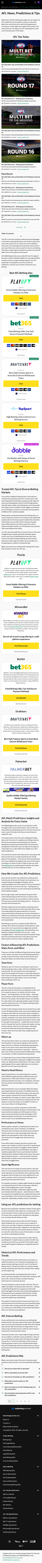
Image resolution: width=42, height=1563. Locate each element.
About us (6, 1419)
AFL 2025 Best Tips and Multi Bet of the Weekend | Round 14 (20, 197)
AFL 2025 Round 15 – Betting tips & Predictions (17, 187)
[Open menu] (2, 2)
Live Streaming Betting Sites (12, 1447)
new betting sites (17, 626)
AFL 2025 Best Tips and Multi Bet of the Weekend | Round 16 (20, 131)
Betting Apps (7, 1440)
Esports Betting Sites (10, 1481)
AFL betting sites (18, 930)
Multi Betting (7, 1450)
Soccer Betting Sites (9, 1474)
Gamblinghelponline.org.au (12, 1558)
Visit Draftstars (21, 748)
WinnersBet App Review (11, 1528)
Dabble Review (21, 482)
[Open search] (35, 2)
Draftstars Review (21, 399)
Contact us (6, 1423)
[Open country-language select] (39, 2)
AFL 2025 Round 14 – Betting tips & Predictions (17, 206)
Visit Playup (21, 594)
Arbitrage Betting (9, 1443)
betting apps (7, 574)
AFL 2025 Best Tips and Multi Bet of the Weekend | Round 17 (20, 65)
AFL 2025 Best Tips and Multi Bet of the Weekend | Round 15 (20, 178)
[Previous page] (9, 1401)
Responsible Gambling (10, 1426)
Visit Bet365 (21, 698)
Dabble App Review (9, 1532)
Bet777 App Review (9, 1521)
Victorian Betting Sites (10, 1461)
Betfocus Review (8, 1494)
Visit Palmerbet (21, 805)
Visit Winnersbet (21, 646)
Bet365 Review (21, 355)
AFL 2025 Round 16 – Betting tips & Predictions (17, 164)
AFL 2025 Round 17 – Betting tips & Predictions (17, 98)
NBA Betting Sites (9, 1470)
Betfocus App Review (10, 1518)
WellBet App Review (10, 1525)
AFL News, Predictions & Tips (23, 71)
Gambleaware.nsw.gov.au (11, 1560)
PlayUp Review (21, 313)
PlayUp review (34, 576)
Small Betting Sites (9, 1457)
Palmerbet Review (21, 810)
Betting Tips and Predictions (9, 7)
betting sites (8, 865)
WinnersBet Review (21, 651)
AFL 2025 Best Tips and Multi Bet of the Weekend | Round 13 (20, 216)
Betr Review (7, 1505)
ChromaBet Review (9, 1498)
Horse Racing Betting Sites (12, 1484)
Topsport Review (21, 440)
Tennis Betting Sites (9, 1477)
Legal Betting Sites (9, 1454)
